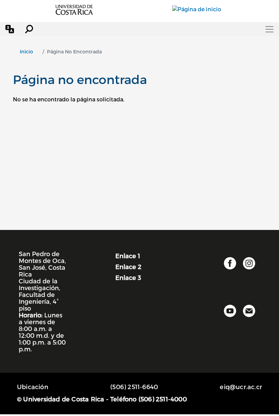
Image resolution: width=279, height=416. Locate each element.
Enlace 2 (128, 266)
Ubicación (32, 386)
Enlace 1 (127, 255)
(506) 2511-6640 (134, 386)
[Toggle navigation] (269, 29)
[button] (9, 29)
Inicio (26, 51)
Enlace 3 (128, 277)
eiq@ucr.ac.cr (241, 386)
